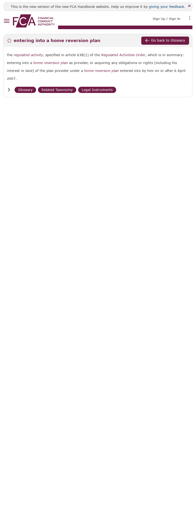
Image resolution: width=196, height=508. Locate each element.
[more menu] (189, 18)
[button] (9, 89)
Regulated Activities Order (123, 55)
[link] (34, 20)
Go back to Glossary (168, 40)
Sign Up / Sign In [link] (166, 19)
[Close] (189, 6)
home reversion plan (50, 63)
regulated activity (28, 55)
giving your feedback (166, 7)
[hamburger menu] (7, 21)
